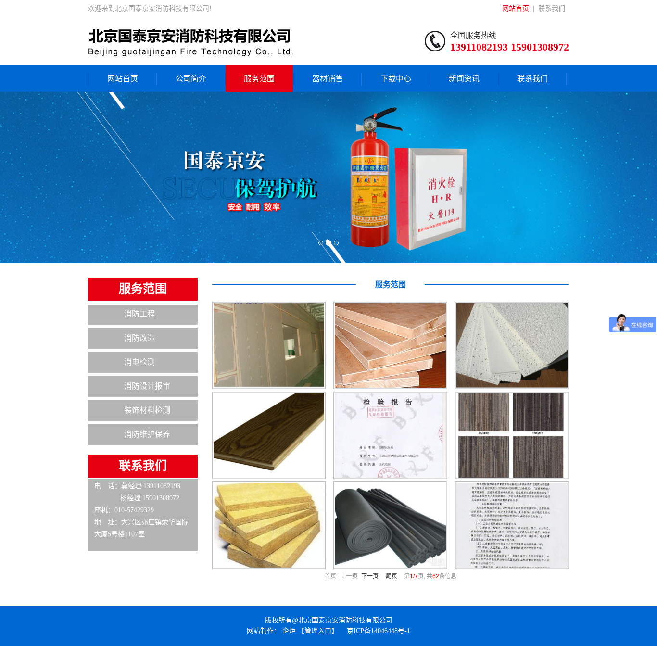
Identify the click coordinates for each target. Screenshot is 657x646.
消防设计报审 (147, 386)
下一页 (370, 576)
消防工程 (139, 314)
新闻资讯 (464, 79)
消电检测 (139, 362)
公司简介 (191, 79)
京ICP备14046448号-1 (378, 630)
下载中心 (395, 79)
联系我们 (551, 8)
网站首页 (515, 8)
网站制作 (260, 630)
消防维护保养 (147, 434)
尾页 (391, 576)
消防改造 (139, 338)
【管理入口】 (318, 630)
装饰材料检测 (147, 410)
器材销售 (327, 79)
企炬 (289, 630)
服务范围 (259, 79)
